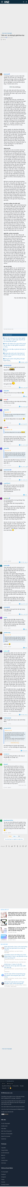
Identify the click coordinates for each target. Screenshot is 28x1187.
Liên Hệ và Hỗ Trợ (10, 1081)
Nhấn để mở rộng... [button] (15, 742)
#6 (5, 444)
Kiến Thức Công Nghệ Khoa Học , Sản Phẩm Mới (15, 962)
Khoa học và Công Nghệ (6, 1133)
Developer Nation (5, 1184)
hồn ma (4, 39)
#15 (6, 713)
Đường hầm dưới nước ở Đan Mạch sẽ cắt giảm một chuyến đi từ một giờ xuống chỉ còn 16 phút (14, 354)
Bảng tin (3, 1155)
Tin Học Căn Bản (7, 979)
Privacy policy (15, 1085)
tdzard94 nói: (8, 429)
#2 (5, 386)
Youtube (3, 1182)
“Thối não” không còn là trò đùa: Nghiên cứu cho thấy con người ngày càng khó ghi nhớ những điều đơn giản (14, 339)
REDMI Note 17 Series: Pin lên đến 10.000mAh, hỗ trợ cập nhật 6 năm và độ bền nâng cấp (15, 965)
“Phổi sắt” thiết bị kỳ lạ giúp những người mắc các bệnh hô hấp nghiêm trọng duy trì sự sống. (14, 345)
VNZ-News (3, 1163)
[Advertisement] (14, 18)
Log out (3, 1158)
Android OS (6, 971)
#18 (6, 760)
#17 (6, 749)
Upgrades (3, 1147)
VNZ (4, 1083)
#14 (6, 646)
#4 (5, 405)
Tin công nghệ (4, 1171)
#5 (5, 423)
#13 (6, 628)
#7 (5, 465)
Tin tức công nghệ (5, 1123)
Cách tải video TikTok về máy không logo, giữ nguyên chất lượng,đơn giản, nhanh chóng (15, 975)
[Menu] (2, 2)
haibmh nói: (7, 730)
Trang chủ (4, 1088)
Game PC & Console (5, 1136)
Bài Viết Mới (4, 944)
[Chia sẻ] (4, 361)
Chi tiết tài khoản (5, 1152)
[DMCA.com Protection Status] (5, 1114)
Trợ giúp (22, 1085)
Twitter (2, 1179)
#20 (6, 832)
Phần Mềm (6, 952)
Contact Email (4, 1160)
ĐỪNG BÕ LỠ (5, 910)
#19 (6, 787)
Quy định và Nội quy (6, 1085)
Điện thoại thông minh (6, 1131)
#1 (5, 361)
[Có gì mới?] (26, 2)
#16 (6, 724)
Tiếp (14, 836)
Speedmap (3, 1138)
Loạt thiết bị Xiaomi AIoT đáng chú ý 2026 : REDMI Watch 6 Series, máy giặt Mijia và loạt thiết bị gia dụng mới (15, 956)
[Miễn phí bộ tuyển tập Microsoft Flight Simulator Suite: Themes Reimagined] (2, 983)
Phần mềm (3, 1128)
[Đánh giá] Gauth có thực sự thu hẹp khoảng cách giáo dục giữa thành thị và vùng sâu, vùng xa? (15, 948)
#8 (5, 479)
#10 (6, 561)
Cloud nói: (7, 412)
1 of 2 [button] (10, 836)
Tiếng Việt (10, 1083)
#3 (5, 395)
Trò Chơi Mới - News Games (10, 986)
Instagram (3, 1177)
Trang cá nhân (4, 1150)
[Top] (8, 1088)
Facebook (3, 1174)
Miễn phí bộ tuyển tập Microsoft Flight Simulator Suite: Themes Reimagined (14, 982)
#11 (6, 603)
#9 (5, 493)
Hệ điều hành (4, 1126)
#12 (6, 613)
